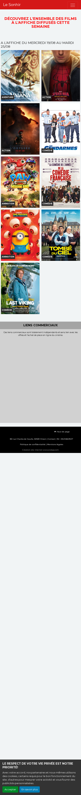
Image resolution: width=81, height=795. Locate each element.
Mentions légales (55, 444)
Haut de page (63, 431)
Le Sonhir (12, 4)
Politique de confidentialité (32, 444)
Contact (51, 439)
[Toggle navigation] (72, 5)
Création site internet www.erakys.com (40, 450)
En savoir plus (29, 789)
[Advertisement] (40, 378)
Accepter (10, 789)
